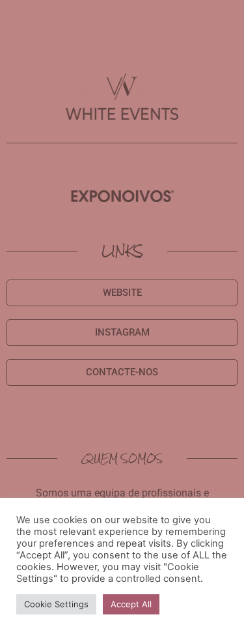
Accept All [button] (131, 604)
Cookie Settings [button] (56, 604)
